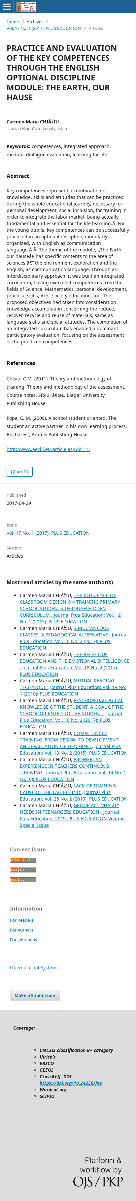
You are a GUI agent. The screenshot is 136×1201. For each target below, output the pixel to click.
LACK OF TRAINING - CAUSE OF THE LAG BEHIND (69, 789)
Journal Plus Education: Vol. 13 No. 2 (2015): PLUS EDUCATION (74, 749)
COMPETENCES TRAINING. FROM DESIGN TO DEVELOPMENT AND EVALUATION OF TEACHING (69, 739)
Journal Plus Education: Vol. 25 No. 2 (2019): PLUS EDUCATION (74, 795)
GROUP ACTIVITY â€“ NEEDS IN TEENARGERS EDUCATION (69, 808)
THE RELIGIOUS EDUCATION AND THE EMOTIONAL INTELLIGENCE (74, 657)
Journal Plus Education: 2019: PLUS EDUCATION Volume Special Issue (72, 818)
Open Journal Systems (34, 967)
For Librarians (23, 940)
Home (13, 22)
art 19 (22, 472)
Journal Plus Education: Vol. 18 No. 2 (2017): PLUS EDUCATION (74, 641)
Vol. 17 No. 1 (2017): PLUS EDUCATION (44, 28)
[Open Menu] (6, 6)
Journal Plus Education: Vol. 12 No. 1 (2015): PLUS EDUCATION (70, 618)
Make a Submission (35, 995)
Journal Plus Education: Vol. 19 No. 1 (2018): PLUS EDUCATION (73, 690)
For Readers (21, 920)
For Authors (21, 930)
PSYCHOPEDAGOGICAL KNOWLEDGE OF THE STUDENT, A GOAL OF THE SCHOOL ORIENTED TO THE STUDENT (72, 707)
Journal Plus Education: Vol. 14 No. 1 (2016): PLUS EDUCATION (73, 775)
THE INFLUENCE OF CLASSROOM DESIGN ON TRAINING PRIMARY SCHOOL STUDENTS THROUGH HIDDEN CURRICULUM (70, 605)
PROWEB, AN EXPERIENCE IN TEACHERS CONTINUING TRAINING (64, 766)
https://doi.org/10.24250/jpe (71, 1083)
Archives (35, 22)
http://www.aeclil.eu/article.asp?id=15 (48, 449)
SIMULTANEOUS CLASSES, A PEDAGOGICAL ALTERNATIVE (64, 631)
